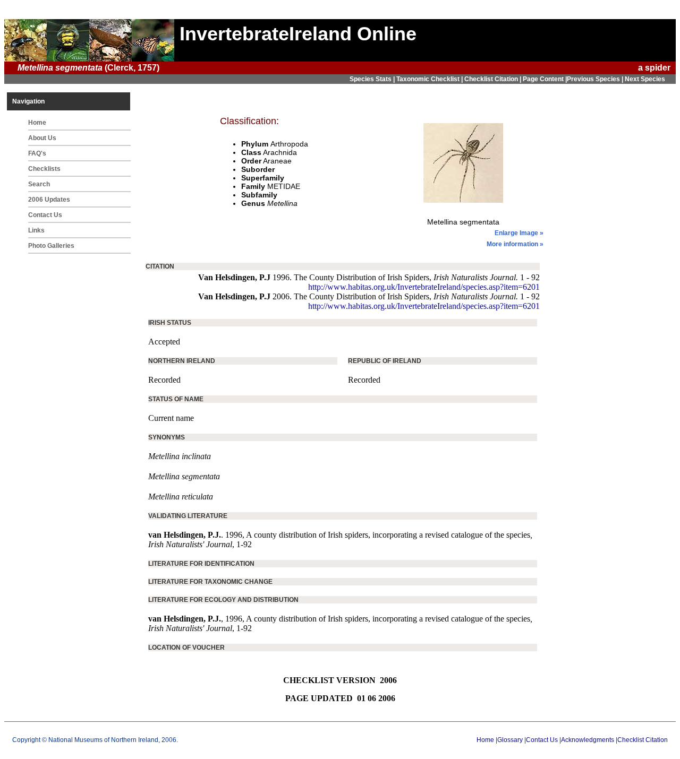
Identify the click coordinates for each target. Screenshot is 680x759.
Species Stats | (373, 79)
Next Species (645, 79)
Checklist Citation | (493, 79)
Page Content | (545, 79)
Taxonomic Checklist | (430, 79)
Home (37, 122)
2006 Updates (49, 199)
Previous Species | (596, 79)
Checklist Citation (642, 740)
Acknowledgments (587, 740)
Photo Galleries (51, 245)
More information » (515, 244)
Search (39, 184)
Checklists (44, 168)
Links (36, 230)
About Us (42, 138)
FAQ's (37, 153)
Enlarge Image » (519, 233)
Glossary (510, 740)
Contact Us (45, 215)
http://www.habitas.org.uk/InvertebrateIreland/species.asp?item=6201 (424, 286)
